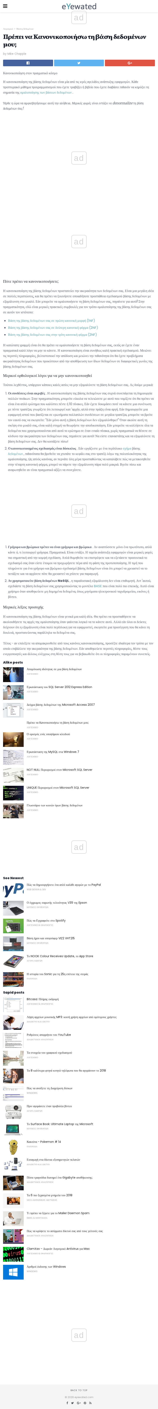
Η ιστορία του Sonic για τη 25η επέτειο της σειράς (57, 974)
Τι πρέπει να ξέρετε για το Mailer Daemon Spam (58, 1213)
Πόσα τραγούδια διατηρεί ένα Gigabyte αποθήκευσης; (60, 1177)
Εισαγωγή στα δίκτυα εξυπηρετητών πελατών (53, 1160)
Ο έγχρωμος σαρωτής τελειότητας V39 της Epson (57, 903)
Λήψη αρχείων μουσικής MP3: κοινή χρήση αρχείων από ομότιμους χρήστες (72, 1017)
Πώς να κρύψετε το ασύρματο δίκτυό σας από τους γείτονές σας (65, 1231)
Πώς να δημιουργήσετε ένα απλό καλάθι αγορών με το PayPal (64, 885)
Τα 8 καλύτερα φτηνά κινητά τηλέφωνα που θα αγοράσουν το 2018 (66, 1070)
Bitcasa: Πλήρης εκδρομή (43, 999)
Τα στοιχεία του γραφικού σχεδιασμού (49, 1053)
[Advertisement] (79, 208)
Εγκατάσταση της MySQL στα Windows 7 (53, 752)
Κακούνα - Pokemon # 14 (44, 1142)
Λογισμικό (8, 28)
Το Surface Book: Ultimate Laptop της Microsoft (60, 1124)
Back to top (79, 1390)
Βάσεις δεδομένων (25, 28)
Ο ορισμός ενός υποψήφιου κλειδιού (48, 734)
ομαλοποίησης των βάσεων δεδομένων (46, 92)
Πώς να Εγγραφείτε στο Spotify (46, 920)
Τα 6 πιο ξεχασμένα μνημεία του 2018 (49, 1195)
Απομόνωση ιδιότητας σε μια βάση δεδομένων (54, 669)
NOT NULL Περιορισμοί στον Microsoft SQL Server (59, 770)
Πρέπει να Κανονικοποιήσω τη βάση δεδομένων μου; (58, 723)
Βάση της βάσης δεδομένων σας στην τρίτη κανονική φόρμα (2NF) (52, 334)
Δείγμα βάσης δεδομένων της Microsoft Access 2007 (61, 705)
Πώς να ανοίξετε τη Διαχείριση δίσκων (49, 1088)
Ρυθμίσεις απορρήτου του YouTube (49, 1035)
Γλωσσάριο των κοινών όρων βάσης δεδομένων (54, 805)
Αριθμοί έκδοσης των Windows (46, 1267)
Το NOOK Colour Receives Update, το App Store (60, 956)
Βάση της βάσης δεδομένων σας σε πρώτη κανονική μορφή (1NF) (51, 320)
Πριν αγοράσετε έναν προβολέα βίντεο (49, 1106)
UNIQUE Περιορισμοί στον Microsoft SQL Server (58, 788)
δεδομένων (15, 453)
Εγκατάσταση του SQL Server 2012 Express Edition (59, 687)
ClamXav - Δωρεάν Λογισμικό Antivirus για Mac (58, 1249)
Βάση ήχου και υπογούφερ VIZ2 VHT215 (51, 938)
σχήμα (127, 448)
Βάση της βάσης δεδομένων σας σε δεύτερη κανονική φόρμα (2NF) (53, 327)
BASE (98, 586)
